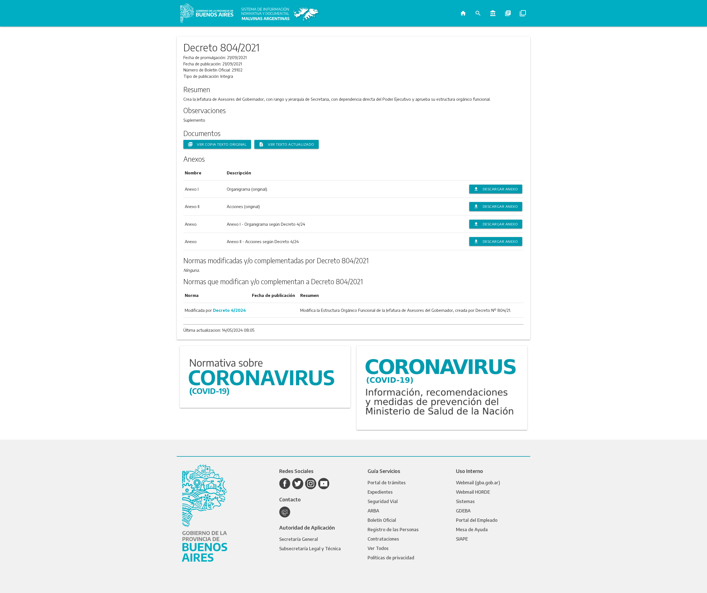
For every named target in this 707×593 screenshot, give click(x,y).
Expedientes (380, 492)
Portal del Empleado (476, 520)
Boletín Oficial (382, 520)
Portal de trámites (387, 482)
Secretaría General (298, 539)
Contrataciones (383, 539)
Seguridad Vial (383, 501)
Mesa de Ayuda (472, 529)
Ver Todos (378, 548)
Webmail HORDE (473, 492)
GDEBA (463, 511)
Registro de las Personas (393, 529)
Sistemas (465, 501)
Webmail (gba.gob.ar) (478, 482)
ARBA (373, 511)
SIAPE (462, 539)
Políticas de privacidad (391, 557)
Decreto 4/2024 (229, 310)
